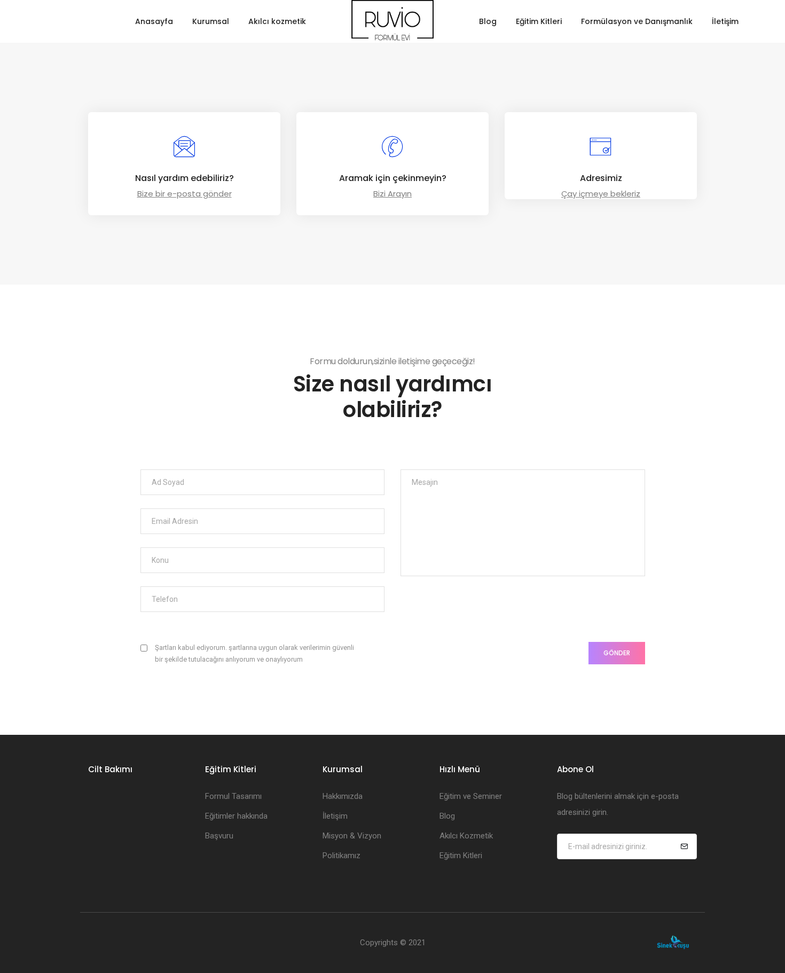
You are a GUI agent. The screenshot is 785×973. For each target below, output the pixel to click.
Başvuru (219, 836)
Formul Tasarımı (233, 796)
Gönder (616, 652)
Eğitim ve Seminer (470, 796)
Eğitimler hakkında (236, 816)
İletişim (725, 21)
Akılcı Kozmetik (466, 836)
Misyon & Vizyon (352, 836)
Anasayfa (154, 21)
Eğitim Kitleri (539, 21)
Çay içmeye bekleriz (600, 193)
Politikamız (341, 855)
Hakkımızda (343, 796)
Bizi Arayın (392, 193)
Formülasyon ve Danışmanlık (637, 21)
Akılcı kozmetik (277, 21)
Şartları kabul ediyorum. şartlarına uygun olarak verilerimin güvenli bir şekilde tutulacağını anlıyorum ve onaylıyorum (254, 653)
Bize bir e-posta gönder (184, 193)
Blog (488, 21)
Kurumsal (210, 21)
